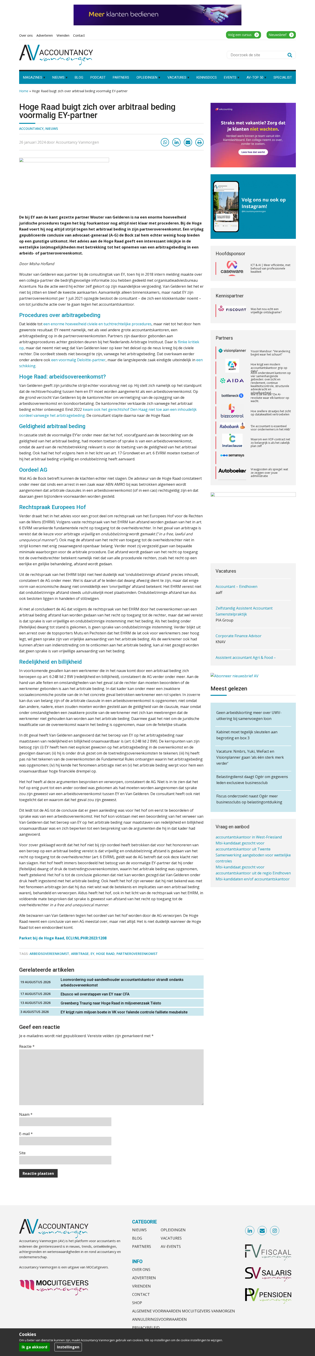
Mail (262, 1230)
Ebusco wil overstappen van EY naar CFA (95, 994)
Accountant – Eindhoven (236, 583)
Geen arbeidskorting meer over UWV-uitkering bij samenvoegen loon (249, 715)
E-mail (26, 1133)
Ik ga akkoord (34, 1347)
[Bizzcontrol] (232, 398)
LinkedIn (250, 1230)
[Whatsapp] (165, 142)
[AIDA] (232, 367)
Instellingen (68, 1347)
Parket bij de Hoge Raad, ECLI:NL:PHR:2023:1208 (63, 938)
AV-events (171, 1246)
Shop (137, 1302)
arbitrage (80, 953)
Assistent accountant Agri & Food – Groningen (246, 657)
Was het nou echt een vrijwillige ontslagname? (266, 310)
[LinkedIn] (176, 142)
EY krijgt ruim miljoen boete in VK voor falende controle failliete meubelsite (124, 1012)
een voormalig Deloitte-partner (78, 359)
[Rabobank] (232, 412)
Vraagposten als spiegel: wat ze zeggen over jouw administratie (269, 457)
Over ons (141, 1269)
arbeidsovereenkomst (49, 953)
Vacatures (171, 1238)
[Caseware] (232, 268)
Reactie (27, 1046)
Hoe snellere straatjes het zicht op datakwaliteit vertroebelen (271, 397)
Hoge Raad (105, 953)
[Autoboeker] (232, 457)
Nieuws (51, 128)
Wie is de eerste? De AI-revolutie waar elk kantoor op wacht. (270, 382)
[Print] (199, 142)
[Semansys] (232, 443)
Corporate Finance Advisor (239, 633)
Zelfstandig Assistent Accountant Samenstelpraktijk (244, 608)
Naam (26, 1114)
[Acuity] (232, 353)
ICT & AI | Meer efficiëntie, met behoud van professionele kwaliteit (270, 268)
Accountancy (31, 128)
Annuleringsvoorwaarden (159, 1319)
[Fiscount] (232, 311)
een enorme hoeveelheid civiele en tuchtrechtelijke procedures (97, 323)
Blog (137, 1238)
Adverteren (144, 1277)
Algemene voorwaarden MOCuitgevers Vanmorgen (183, 1311)
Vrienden (141, 1286)
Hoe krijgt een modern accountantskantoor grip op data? (269, 352)
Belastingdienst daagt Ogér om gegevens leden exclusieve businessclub (252, 779)
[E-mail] (188, 142)
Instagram (274, 1230)
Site (22, 1152)
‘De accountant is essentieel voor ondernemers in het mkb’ (270, 412)
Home (23, 91)
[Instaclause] (232, 428)
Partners (141, 1246)
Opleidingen (173, 1229)
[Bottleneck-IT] (232, 383)
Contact (141, 1294)
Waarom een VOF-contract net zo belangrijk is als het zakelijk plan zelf (270, 427)
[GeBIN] (232, 473)
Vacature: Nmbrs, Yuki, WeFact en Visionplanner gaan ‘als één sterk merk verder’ (250, 757)
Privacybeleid (146, 1327)
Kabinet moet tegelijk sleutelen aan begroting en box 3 (246, 734)
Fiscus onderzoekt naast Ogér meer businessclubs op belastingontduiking (249, 799)
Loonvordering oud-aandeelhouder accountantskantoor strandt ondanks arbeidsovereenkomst (122, 982)
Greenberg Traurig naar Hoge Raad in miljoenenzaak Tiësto (111, 1003)
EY (92, 953)
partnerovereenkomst (137, 953)
